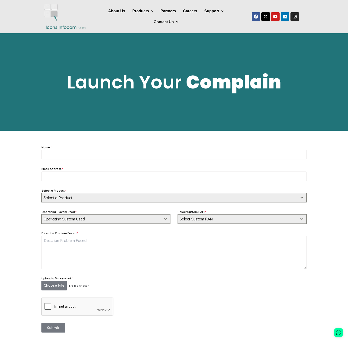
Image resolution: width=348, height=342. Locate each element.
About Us (116, 11)
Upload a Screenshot (57, 278)
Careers (190, 11)
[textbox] (169, 197)
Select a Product (53, 190)
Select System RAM (192, 212)
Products (140, 11)
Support (211, 11)
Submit (53, 328)
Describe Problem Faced (59, 233)
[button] (143, 11)
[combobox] (174, 197)
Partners (168, 11)
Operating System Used (58, 212)
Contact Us (164, 22)
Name (46, 147)
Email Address (52, 169)
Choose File (54, 285)
